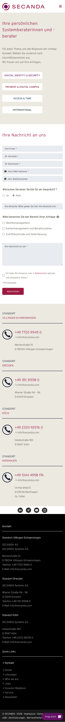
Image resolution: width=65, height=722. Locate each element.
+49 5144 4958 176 (29, 475)
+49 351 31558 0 (27, 380)
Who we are (10, 679)
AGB (4, 717)
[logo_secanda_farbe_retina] (23, 4)
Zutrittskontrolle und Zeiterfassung (26, 233)
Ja (7, 195)
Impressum (29, 713)
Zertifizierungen (16, 717)
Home (7, 669)
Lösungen (9, 674)
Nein (18, 195)
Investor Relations (14, 688)
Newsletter (9, 697)
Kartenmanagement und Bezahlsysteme (29, 228)
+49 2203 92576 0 (29, 427)
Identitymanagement (18, 222)
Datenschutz (39, 273)
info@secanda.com (27, 337)
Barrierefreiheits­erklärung (40, 717)
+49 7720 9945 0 (28, 332)
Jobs (6, 683)
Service (7, 692)
